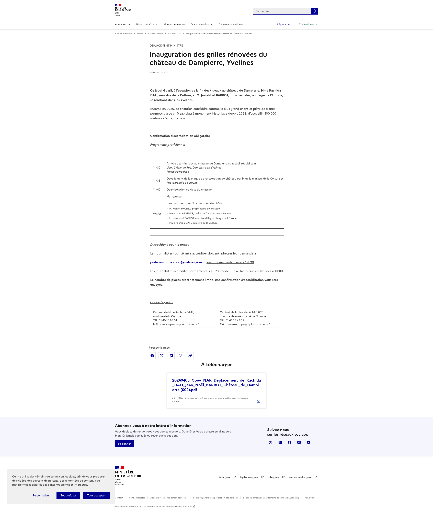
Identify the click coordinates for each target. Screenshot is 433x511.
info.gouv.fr (274, 477)
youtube (308, 442)
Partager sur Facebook (152, 355)
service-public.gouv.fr (301, 477)
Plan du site (309, 497)
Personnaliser (41, 495)
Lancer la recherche (314, 11)
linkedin (280, 442)
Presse (140, 33)
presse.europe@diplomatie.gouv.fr (248, 324)
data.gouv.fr (226, 477)
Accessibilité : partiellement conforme (169, 497)
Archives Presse (155, 33)
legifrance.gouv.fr (250, 477)
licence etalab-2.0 (183, 506)
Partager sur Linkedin (171, 355)
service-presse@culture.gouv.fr (180, 324)
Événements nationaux (232, 24)
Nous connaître (145, 24)
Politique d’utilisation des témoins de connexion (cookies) (271, 497)
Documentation (200, 24)
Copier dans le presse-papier (190, 355)
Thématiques (306, 24)
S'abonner (124, 444)
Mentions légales (137, 497)
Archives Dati (174, 33)
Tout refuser (68, 495)
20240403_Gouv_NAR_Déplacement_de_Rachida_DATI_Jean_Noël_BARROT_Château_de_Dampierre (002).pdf (216, 385)
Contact (119, 497)
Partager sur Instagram (180, 355)
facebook (289, 442)
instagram (299, 442)
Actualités (121, 24)
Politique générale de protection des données (215, 497)
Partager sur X (161, 355)
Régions (281, 24)
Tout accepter (96, 495)
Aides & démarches (174, 24)
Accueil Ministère (123, 33)
